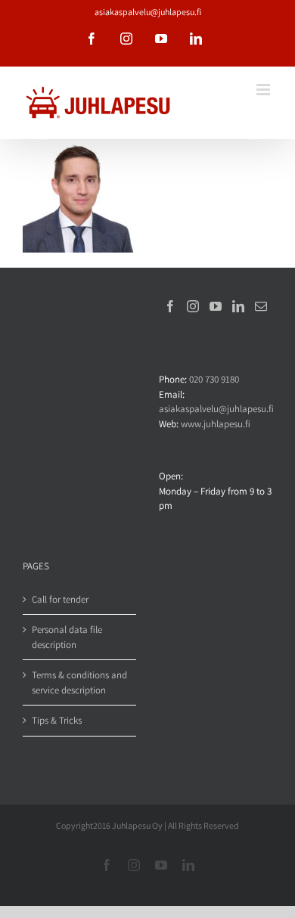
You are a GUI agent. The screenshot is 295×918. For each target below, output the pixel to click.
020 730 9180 (214, 379)
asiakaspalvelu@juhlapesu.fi (148, 11)
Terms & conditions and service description (79, 682)
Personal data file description (67, 637)
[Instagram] (193, 306)
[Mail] (261, 306)
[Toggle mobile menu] (264, 90)
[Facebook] (170, 306)
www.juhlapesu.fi (215, 423)
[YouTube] (216, 306)
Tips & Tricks (57, 720)
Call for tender (60, 599)
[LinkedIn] (238, 306)
